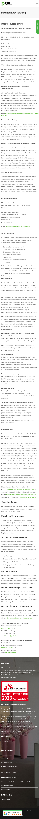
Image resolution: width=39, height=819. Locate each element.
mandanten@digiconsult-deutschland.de (18, 226)
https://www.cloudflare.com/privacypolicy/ (19, 618)
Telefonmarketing (7, 755)
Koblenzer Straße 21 (7, 628)
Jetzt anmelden (5, 799)
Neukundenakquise (8, 759)
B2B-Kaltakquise (7, 762)
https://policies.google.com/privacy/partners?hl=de (21, 494)
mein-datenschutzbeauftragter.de (28, 497)
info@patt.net (6, 789)
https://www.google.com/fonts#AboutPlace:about (19, 489)
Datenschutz (6, 745)
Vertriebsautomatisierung (9, 766)
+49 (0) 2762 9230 (7, 785)
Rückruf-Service (37, 26)
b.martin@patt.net (10, 636)
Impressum (5, 741)
